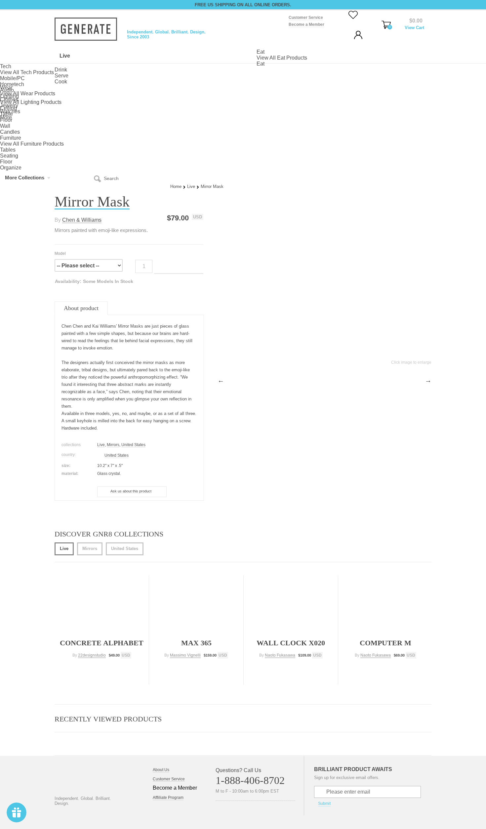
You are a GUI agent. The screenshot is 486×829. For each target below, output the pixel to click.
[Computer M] (386, 605)
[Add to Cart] (101, 668)
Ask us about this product (130, 491)
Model (60, 253)
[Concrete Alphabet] (102, 605)
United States (133, 444)
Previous (221, 380)
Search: (99, 178)
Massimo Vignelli (185, 655)
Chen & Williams (81, 220)
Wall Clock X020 (291, 643)
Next (428, 380)
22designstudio (92, 655)
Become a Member (306, 24)
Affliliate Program (168, 797)
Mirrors (113, 444)
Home (176, 186)
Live (191, 186)
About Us (161, 769)
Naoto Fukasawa (280, 655)
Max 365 (196, 643)
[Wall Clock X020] (291, 605)
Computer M (385, 643)
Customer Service (306, 17)
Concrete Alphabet (101, 643)
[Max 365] (196, 605)
